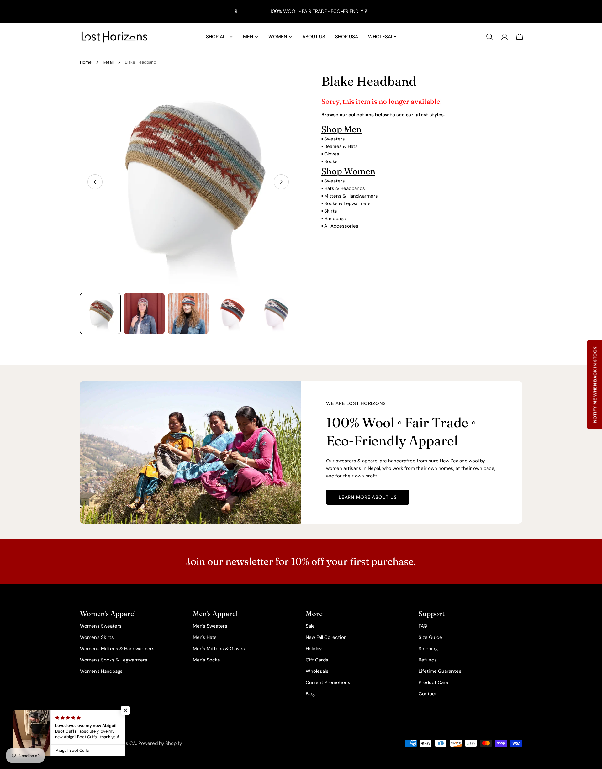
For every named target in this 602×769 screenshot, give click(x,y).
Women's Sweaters (101, 626)
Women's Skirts (97, 637)
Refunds (428, 660)
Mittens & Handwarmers (351, 196)
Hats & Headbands (344, 188)
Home (86, 62)
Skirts (330, 211)
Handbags (335, 218)
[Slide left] (95, 181)
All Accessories (341, 226)
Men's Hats (205, 637)
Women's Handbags (101, 671)
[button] (125, 710)
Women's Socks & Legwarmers (113, 660)
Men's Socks (206, 660)
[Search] (489, 36)
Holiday (314, 648)
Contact (428, 694)
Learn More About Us (368, 497)
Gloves (331, 154)
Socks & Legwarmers (347, 203)
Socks (331, 161)
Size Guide (430, 637)
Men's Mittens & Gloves (219, 648)
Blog (310, 694)
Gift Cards (317, 660)
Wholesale (317, 671)
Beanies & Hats (341, 146)
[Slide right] (281, 181)
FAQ (423, 626)
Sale (310, 626)
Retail (108, 62)
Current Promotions (328, 682)
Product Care (433, 682)
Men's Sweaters (210, 626)
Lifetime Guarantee (440, 671)
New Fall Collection (326, 637)
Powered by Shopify (160, 743)
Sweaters (334, 139)
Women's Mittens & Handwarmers (117, 648)
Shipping (428, 648)
